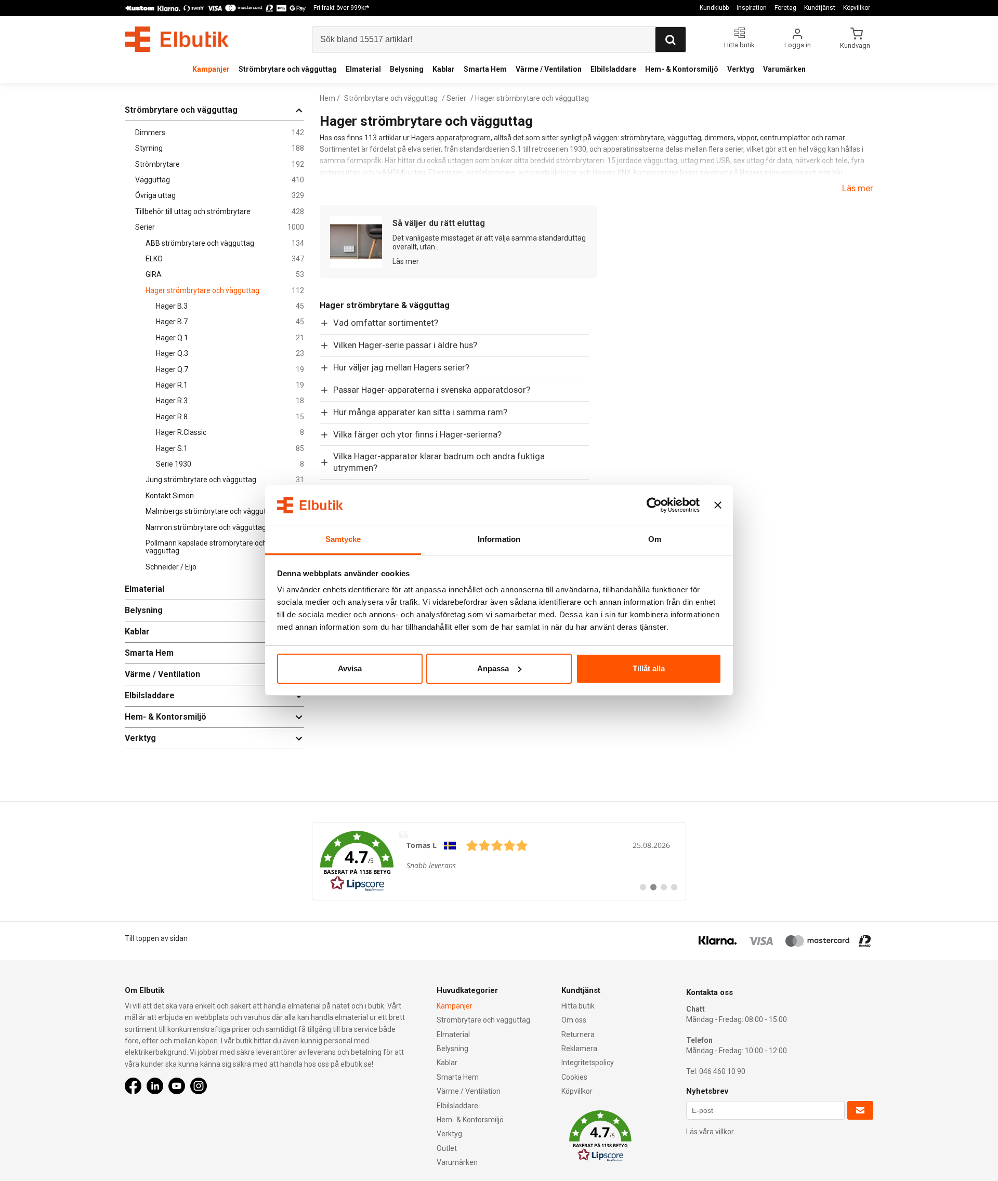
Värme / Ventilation (549, 69)
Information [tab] (499, 539)
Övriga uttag (219, 196)
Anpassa (493, 668)
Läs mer (857, 188)
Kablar (443, 69)
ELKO (225, 259)
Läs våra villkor (710, 1131)
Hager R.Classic (230, 432)
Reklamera (579, 1048)
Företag (785, 7)
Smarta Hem (485, 69)
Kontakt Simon (225, 496)
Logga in (797, 45)
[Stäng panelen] (717, 505)
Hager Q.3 (230, 353)
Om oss (573, 1020)
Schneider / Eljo (225, 567)
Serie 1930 (230, 464)
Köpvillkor (856, 7)
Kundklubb (714, 7)
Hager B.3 (230, 306)
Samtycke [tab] (343, 539)
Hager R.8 (230, 417)
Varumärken (784, 69)
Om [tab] (654, 539)
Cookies (574, 1077)
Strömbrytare (219, 164)
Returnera (578, 1034)
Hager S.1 (230, 449)
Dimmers (219, 133)
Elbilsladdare (613, 69)
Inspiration (752, 7)
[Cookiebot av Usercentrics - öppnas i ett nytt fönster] (654, 505)
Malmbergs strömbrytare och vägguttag (225, 511)
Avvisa (350, 668)
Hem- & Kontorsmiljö (681, 69)
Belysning (407, 69)
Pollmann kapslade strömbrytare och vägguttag (225, 547)
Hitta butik (578, 1006)
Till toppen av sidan (156, 938)
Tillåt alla (649, 668)
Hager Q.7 (230, 370)
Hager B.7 (230, 322)
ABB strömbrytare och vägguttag (225, 243)
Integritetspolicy (587, 1062)
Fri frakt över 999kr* (341, 7)
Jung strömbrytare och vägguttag (225, 480)
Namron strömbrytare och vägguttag (225, 528)
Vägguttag (219, 180)
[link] (499, 861)
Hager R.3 (230, 401)
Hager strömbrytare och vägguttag (225, 291)
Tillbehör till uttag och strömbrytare (219, 212)
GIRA (225, 274)
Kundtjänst (819, 7)
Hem (327, 98)
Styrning (219, 148)
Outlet (447, 1148)
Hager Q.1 (230, 338)
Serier (219, 227)
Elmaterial (363, 69)
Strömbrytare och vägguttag (288, 69)
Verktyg (740, 69)
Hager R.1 (230, 385)
